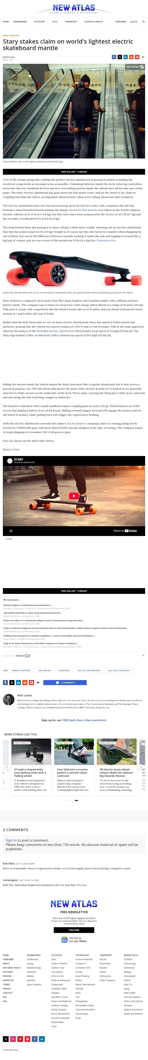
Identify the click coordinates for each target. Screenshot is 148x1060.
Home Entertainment (85, 984)
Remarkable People (84, 1005)
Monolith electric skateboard (55, 331)
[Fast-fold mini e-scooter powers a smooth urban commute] (74, 752)
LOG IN (133, 21)
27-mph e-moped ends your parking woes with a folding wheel (30, 772)
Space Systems (34, 984)
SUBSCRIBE (120, 21)
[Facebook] (114, 57)
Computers (80, 963)
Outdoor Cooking (59, 1005)
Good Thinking (82, 976)
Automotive (105, 963)
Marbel (110, 214)
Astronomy (129, 967)
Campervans (57, 984)
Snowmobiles (57, 1022)
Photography (81, 1001)
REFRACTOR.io (131, 955)
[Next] (141, 767)
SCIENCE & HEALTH (93, 21)
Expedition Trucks (59, 997)
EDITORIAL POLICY (12, 967)
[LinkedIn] (125, 57)
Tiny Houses (57, 971)
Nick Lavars (24, 695)
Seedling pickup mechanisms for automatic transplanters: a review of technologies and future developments (48, 636)
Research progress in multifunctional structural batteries (26, 605)
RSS (5, 997)
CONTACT (8, 992)
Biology (127, 971)
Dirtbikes (55, 992)
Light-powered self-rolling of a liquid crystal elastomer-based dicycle (31, 613)
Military (30, 976)
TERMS (6, 984)
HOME (6, 21)
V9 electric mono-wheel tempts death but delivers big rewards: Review (116, 772)
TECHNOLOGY (82, 955)
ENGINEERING (20, 21)
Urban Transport (11, 36)
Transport (64, 670)
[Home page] (74, 8)
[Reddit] (131, 57)
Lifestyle (79, 988)
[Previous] (7, 767)
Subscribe (74, 930)
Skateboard (44, 670)
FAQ (5, 1001)
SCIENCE (128, 959)
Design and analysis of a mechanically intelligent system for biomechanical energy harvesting (42, 620)
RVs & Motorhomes (60, 1013)
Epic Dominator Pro (103, 240)
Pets (77, 997)
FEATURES (8, 971)
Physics (127, 980)
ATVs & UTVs (57, 976)
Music (78, 992)
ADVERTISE (8, 980)
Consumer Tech (82, 967)
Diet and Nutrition (132, 997)
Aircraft (103, 959)
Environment (130, 976)
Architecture (32, 959)
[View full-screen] (142, 67)
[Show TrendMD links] (143, 655)
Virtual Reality (81, 1013)
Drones (78, 971)
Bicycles (103, 967)
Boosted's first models (83, 210)
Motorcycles (105, 976)
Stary (16, 449)
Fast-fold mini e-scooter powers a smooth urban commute (72, 772)
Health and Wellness (133, 1013)
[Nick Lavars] (8, 699)
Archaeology (130, 963)
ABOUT (6, 963)
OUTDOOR (39, 21)
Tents (54, 1026)
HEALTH (128, 984)
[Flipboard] (137, 57)
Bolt (38, 218)
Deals (78, 1018)
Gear (53, 959)
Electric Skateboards (89, 670)
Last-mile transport (119, 670)
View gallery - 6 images (74, 171)
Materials (31, 971)
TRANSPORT (71, 21)
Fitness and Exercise (133, 1001)
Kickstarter (79, 423)
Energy (30, 963)
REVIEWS (7, 976)
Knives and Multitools (61, 1001)
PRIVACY (7, 988)
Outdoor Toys (57, 967)
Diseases (128, 1005)
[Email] (143, 57)
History (78, 980)
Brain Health (129, 992)
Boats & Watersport (60, 980)
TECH (54, 21)
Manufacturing (34, 967)
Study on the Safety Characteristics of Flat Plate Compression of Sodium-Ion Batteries (39, 643)
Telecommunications (85, 1009)
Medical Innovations (133, 1009)
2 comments (68, 682)
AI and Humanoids (84, 959)
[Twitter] (120, 57)
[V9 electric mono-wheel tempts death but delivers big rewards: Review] (117, 752)
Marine (103, 971)
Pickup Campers (58, 1009)
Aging (126, 988)
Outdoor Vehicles (59, 963)
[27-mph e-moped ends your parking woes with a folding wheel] (31, 752)
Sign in (11, 840)
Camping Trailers (59, 988)
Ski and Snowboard (60, 1018)
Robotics (31, 980)
